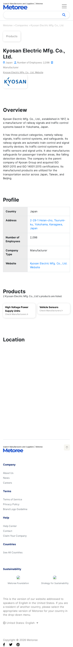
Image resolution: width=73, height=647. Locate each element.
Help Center (10, 526)
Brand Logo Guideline (15, 509)
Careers (7, 482)
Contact (7, 530)
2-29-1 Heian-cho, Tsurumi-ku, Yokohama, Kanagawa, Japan (47, 224)
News (6, 477)
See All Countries (13, 552)
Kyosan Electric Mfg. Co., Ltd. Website (23, 72)
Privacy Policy (11, 504)
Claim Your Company (15, 535)
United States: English (20, 622)
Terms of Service (12, 499)
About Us (8, 472)
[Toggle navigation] (64, 6)
